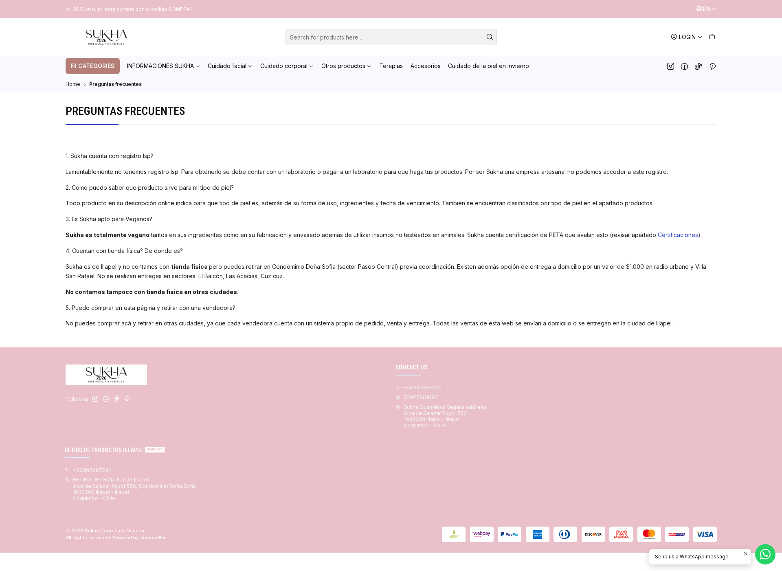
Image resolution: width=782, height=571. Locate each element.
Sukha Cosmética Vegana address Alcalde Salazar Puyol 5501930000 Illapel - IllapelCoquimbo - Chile (445, 416)
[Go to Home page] (106, 37)
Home (73, 84)
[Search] (490, 37)
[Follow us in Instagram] (670, 66)
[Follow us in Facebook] (684, 66)
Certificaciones (678, 234)
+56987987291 (422, 387)
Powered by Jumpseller (139, 537)
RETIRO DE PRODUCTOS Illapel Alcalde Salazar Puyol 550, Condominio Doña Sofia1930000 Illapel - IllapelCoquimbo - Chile (134, 489)
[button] (93, 66)
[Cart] (711, 36)
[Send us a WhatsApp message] (765, 554)
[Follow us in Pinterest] (712, 66)
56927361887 (420, 397)
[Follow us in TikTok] (698, 66)
